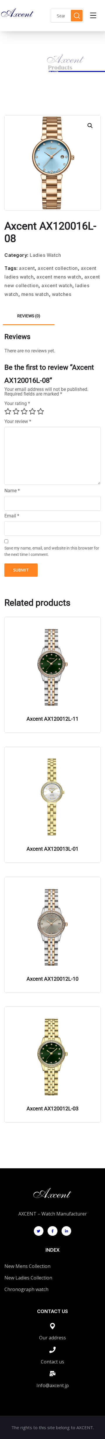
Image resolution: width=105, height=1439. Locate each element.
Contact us (52, 1362)
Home (15, 65)
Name (12, 490)
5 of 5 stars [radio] (40, 411)
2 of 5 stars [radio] (16, 411)
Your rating (17, 403)
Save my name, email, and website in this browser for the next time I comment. (51, 551)
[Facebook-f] (52, 1231)
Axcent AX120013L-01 (52, 849)
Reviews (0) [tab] (28, 316)
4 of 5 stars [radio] (32, 411)
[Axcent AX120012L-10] (52, 927)
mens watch (35, 294)
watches (61, 294)
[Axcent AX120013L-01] (52, 797)
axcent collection (58, 268)
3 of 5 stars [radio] (24, 411)
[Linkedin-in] (66, 1231)
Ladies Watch (41, 65)
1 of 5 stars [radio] (7, 411)
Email (11, 516)
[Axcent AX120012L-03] (52, 1057)
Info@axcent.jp (52, 1385)
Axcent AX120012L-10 (52, 979)
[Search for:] (67, 16)
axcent (27, 268)
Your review (17, 421)
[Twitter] (39, 1231)
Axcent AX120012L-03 (52, 1108)
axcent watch (56, 285)
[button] (90, 125)
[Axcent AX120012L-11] (52, 667)
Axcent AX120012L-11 (52, 719)
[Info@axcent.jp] (52, 1373)
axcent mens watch (58, 277)
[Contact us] (52, 1350)
